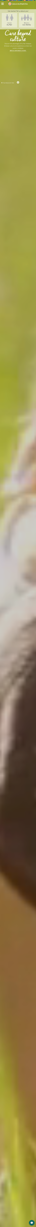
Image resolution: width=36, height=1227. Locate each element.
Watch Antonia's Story (18, 50)
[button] (29, 1214)
